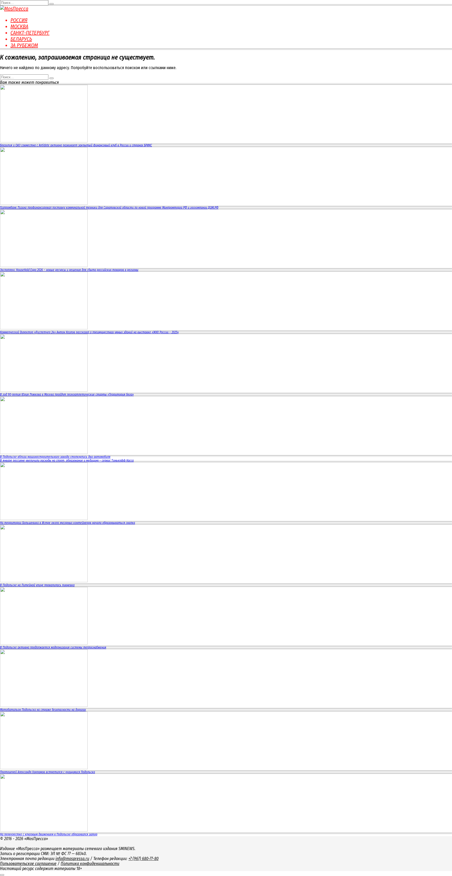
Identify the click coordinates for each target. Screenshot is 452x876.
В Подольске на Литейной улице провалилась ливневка (37, 585)
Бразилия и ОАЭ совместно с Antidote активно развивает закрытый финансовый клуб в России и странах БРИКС (76, 145)
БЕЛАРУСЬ (21, 39)
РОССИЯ (18, 20)
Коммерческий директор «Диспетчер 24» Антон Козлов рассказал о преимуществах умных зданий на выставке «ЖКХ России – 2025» (89, 332)
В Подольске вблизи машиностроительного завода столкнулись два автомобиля (55, 457)
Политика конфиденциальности (90, 863)
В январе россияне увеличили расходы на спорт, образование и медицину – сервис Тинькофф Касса (67, 460)
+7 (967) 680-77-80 (143, 858)
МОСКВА (19, 26)
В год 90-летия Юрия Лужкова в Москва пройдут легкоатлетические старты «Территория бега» (67, 394)
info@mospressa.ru (72, 858)
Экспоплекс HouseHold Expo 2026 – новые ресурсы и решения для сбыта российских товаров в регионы (69, 270)
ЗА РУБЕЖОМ (24, 45)
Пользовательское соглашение (28, 863)
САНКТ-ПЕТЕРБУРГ (29, 33)
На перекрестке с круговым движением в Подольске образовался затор (48, 834)
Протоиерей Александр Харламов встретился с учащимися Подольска (47, 772)
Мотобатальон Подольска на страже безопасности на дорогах (43, 710)
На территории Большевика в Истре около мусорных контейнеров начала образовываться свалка (67, 523)
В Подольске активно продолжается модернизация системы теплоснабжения (53, 647)
